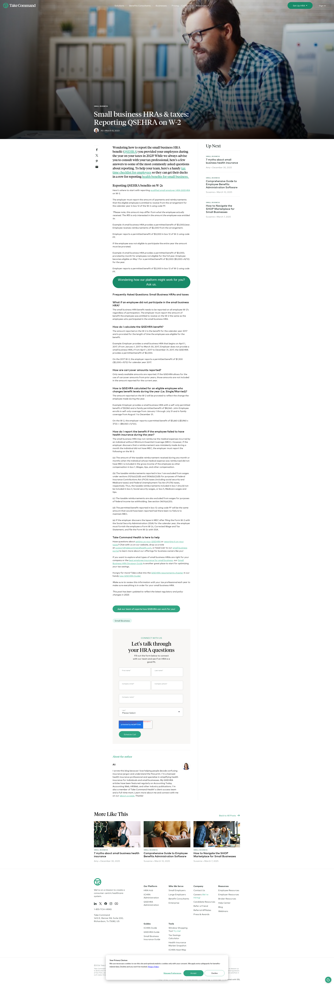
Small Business (101, 106)
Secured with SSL (232, 979)
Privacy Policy (153, 966)
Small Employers (177, 890)
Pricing (175, 5)
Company (186, 5)
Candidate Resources (204, 901)
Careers (200, 896)
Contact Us (199, 890)
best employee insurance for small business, (151, 560)
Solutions (119, 5)
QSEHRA (130, 151)
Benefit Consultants (179, 898)
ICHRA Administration (151, 896)
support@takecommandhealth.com (133, 547)
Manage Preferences (172, 973)
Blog (220, 906)
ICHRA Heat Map (177, 949)
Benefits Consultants (140, 5)
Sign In (322, 5)
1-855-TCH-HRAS (103, 909)
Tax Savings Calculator (175, 936)
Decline (214, 973)
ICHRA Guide (150, 927)
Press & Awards (201, 914)
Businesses (161, 5)
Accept (193, 973)
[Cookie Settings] (328, 980)
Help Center (224, 902)
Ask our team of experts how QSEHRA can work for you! (146, 608)
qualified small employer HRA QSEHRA (170, 190)
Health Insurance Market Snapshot (177, 944)
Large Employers (177, 894)
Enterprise (174, 902)
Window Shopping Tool (178, 929)
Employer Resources (228, 894)
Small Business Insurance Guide (152, 937)
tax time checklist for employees (149, 170)
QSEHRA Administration (151, 903)
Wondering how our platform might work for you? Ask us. (151, 282)
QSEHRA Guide (151, 931)
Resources (201, 5)
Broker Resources (227, 898)
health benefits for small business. (165, 176)
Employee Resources (228, 890)
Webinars (223, 910)
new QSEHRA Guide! (130, 575)
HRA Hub (148, 890)
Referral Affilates (202, 909)
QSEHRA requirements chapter (167, 572)
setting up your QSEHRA (148, 541)
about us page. (127, 795)
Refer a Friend (200, 905)
